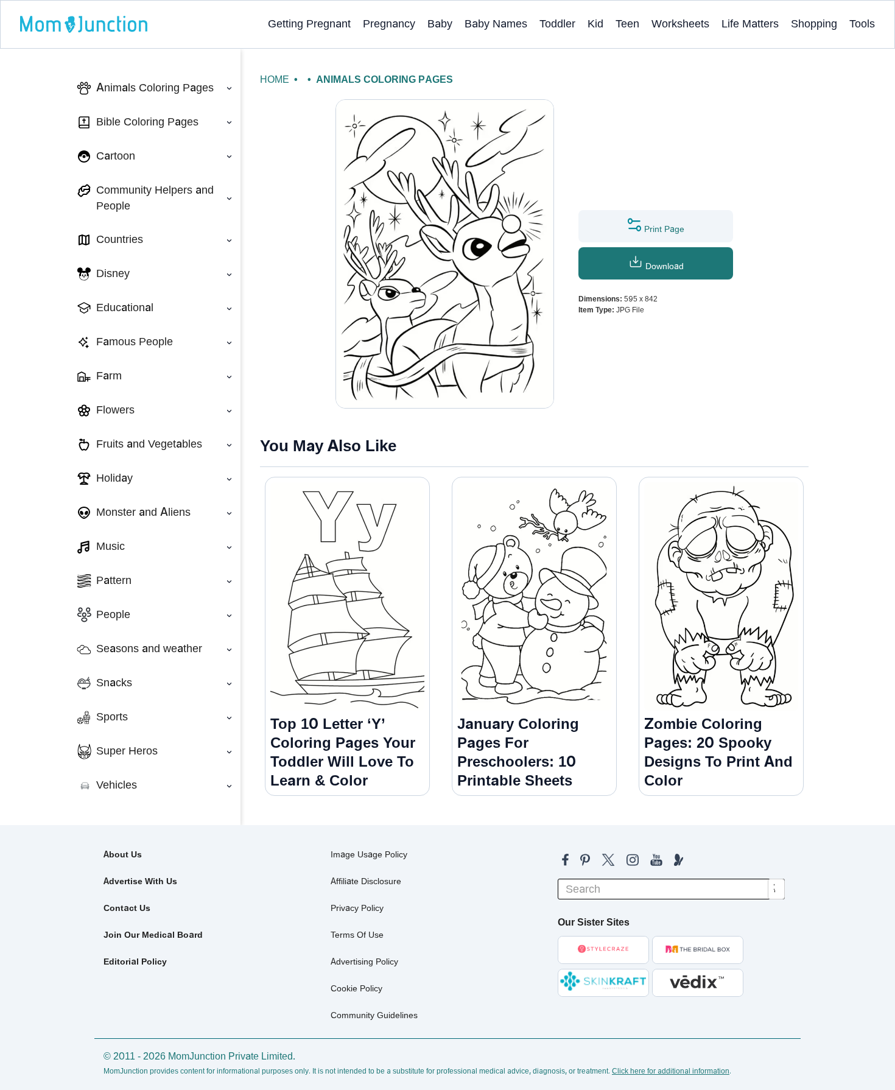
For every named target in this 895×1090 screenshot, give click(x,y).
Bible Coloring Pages (147, 122)
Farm (109, 376)
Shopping (814, 24)
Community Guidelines (374, 1015)
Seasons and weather (149, 648)
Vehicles (116, 785)
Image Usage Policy (369, 854)
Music (110, 546)
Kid (595, 24)
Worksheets (680, 24)
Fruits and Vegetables (149, 444)
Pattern (114, 580)
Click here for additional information (670, 1071)
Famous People (134, 342)
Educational (124, 307)
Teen (627, 24)
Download (663, 266)
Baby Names (496, 24)
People (113, 614)
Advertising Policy (364, 961)
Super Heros (127, 751)
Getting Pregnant (309, 24)
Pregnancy (389, 24)
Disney (113, 273)
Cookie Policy (356, 988)
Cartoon (115, 156)
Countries (119, 239)
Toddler (557, 24)
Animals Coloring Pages (155, 88)
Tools (862, 24)
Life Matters (750, 24)
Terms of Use (357, 935)
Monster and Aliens (143, 512)
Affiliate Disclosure (366, 881)
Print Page (663, 229)
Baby (439, 24)
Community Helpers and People (155, 198)
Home (274, 79)
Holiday (114, 478)
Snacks (114, 683)
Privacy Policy (357, 908)
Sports (112, 717)
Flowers (115, 410)
